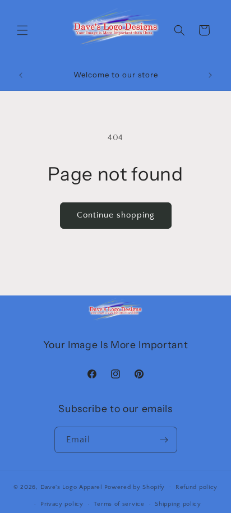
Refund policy (196, 487)
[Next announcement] (210, 75)
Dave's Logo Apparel (71, 486)
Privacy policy (62, 504)
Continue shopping (116, 215)
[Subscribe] (164, 440)
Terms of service (119, 504)
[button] (22, 30)
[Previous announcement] (20, 75)
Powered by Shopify (134, 486)
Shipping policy (178, 504)
